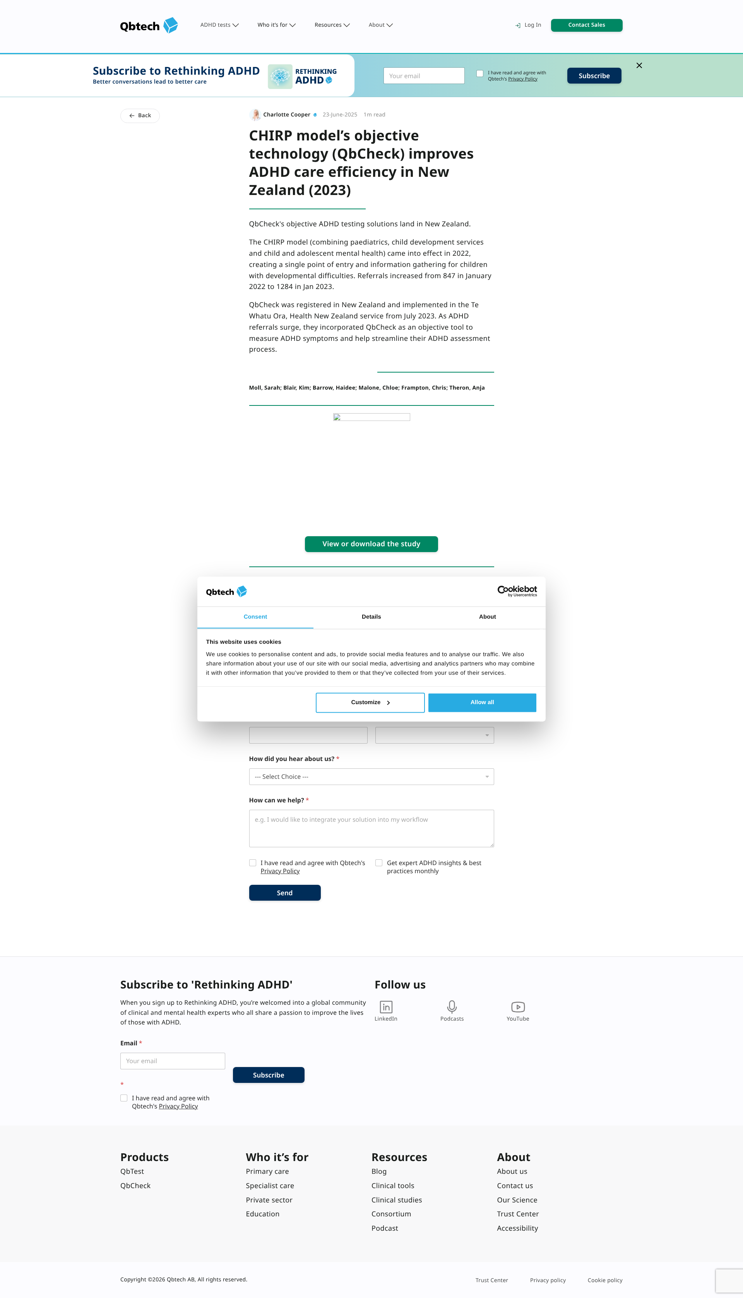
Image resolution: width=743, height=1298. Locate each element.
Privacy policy (548, 1280)
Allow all (482, 702)
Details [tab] (371, 617)
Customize (366, 702)
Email (131, 1043)
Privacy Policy (523, 78)
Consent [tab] (255, 617)
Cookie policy (605, 1280)
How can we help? (279, 800)
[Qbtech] (149, 25)
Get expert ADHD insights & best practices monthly (434, 867)
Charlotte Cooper (287, 114)
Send (285, 892)
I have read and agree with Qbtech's (517, 76)
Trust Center (492, 1280)
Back (144, 115)
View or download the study (371, 544)
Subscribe (594, 75)
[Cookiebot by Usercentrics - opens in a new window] (503, 591)
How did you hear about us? (294, 759)
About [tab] (487, 617)
